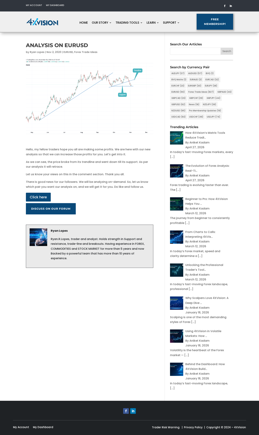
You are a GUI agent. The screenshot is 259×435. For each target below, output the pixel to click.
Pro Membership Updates (205, 110)
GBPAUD (224, 91)
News (194, 104)
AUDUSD (195, 73)
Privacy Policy (193, 427)
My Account (34, 5)
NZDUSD (178, 110)
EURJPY (211, 85)
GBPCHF (196, 98)
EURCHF (177, 85)
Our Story (100, 23)
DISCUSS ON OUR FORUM (50, 208)
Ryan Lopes (37, 52)
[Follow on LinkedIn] (231, 6)
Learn (151, 23)
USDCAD (178, 116)
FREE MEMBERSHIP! (215, 22)
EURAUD (196, 79)
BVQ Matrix (178, 79)
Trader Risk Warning (166, 427)
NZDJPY (209, 104)
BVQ (210, 73)
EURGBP (194, 85)
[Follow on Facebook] (225, 6)
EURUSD (68, 52)
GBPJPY (213, 98)
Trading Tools (127, 23)
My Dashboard (55, 5)
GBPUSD (178, 104)
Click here (38, 197)
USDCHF (196, 116)
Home (83, 23)
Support (169, 23)
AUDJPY (178, 73)
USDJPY (213, 116)
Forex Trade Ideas (85, 52)
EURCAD (212, 79)
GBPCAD (178, 98)
